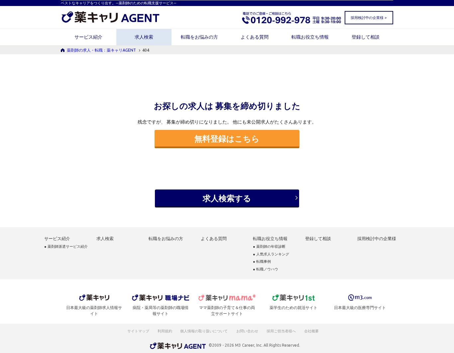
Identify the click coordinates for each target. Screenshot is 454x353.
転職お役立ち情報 (310, 37)
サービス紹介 (88, 37)
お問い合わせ (247, 331)
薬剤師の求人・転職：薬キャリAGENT (101, 50)
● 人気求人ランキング (271, 254)
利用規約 (165, 331)
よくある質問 (255, 37)
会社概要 (311, 331)
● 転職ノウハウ (265, 269)
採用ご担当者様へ (281, 331)
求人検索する (227, 198)
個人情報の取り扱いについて (204, 331)
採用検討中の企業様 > (369, 18)
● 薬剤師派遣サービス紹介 (66, 246)
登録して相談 (366, 37)
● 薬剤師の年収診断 (269, 246)
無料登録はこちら (227, 138)
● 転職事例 (262, 261)
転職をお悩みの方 (199, 37)
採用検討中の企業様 (376, 238)
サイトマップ (138, 331)
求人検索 (144, 37)
